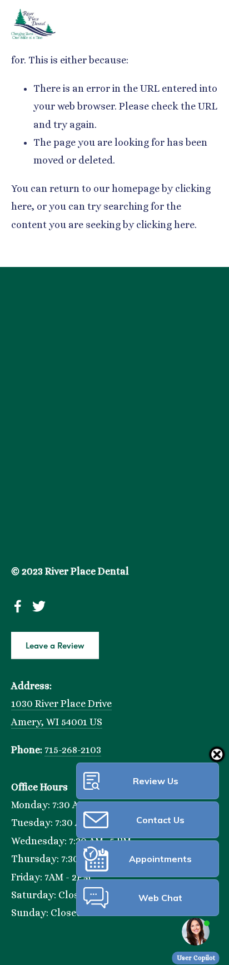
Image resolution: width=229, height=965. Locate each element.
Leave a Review (55, 645)
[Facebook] (17, 606)
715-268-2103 (72, 749)
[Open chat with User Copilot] (196, 932)
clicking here (165, 224)
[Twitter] (39, 606)
